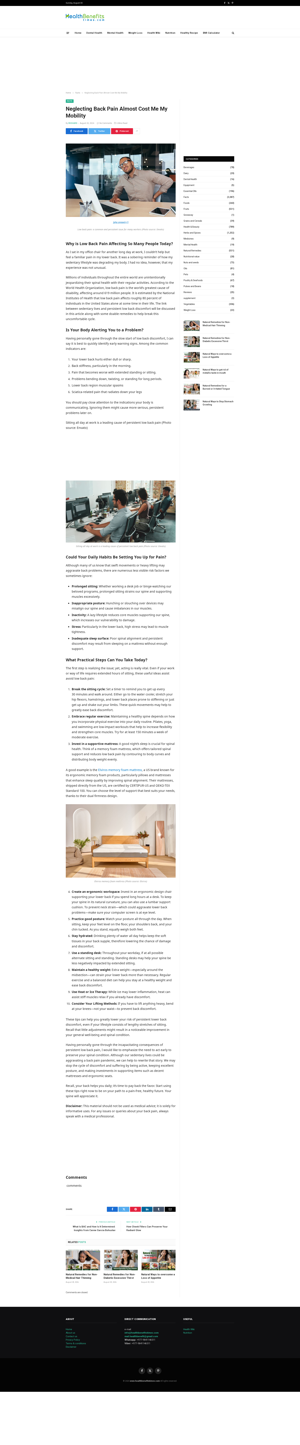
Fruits (186, 209)
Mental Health (115, 32)
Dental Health (94, 32)
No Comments (106, 123)
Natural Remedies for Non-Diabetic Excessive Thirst (119, 1276)
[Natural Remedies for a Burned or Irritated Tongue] (192, 389)
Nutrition (170, 32)
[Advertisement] (150, 64)
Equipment (189, 185)
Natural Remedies (192, 250)
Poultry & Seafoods (193, 280)
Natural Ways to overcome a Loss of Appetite (158, 1276)
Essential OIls (190, 191)
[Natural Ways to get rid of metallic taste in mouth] (192, 373)
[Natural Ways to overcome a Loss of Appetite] (158, 1260)
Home (78, 32)
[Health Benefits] (85, 17)
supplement (189, 298)
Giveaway (188, 215)
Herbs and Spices (192, 232)
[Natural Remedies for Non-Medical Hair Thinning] (83, 1260)
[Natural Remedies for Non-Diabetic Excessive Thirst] (121, 1260)
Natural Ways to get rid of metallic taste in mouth (215, 371)
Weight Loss (135, 32)
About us (70, 1332)
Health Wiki (153, 32)
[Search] (232, 32)
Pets (186, 274)
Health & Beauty (191, 227)
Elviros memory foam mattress (119, 770)
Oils (185, 268)
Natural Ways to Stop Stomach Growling (218, 403)
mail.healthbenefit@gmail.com (141, 1336)
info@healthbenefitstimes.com (142, 1332)
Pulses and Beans (192, 286)
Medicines (189, 238)
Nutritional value (192, 256)
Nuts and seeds (191, 262)
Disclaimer (71, 1346)
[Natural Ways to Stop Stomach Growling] (192, 405)
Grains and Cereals (193, 221)
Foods (187, 203)
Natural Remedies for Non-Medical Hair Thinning (82, 1276)
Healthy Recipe (189, 32)
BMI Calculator (211, 32)
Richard (72, 123)
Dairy (186, 173)
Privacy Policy (73, 1339)
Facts (69, 101)
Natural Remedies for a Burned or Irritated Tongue (216, 387)
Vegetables (189, 304)
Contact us (71, 1336)
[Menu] (68, 33)
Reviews (188, 292)
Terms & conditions (76, 1343)
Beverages (189, 167)
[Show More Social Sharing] (137, 131)
